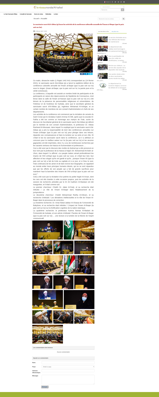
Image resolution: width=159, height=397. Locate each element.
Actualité (44, 18)
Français (107, 1)
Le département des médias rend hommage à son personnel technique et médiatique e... (111, 50)
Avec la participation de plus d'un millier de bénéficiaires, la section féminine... (110, 59)
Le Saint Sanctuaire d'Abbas (10, 14)
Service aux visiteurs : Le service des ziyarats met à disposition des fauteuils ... (117, 67)
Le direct (56, 14)
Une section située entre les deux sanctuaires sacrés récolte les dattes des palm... (111, 77)
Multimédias (48, 14)
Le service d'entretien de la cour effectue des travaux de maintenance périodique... (111, 40)
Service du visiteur (38, 14)
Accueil (36, 18)
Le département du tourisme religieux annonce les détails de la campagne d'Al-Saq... (111, 86)
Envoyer (44, 387)
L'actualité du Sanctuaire (26, 14)
